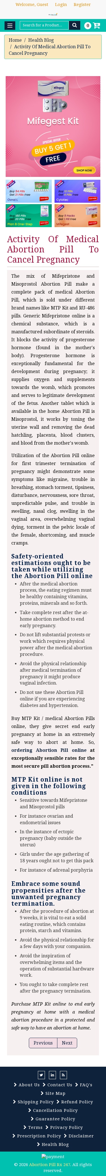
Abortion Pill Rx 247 (49, 1164)
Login (61, 4)
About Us (28, 1084)
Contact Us (59, 1084)
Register (82, 4)
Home (15, 40)
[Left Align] (74, 25)
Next (67, 1043)
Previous (43, 1043)
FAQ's (85, 1084)
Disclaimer (80, 1136)
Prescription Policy (38, 1136)
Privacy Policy (66, 1127)
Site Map (55, 1093)
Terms (35, 1127)
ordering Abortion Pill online (48, 750)
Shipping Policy (35, 1101)
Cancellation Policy (55, 1110)
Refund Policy (76, 1101)
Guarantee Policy (54, 1118)
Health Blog (41, 40)
